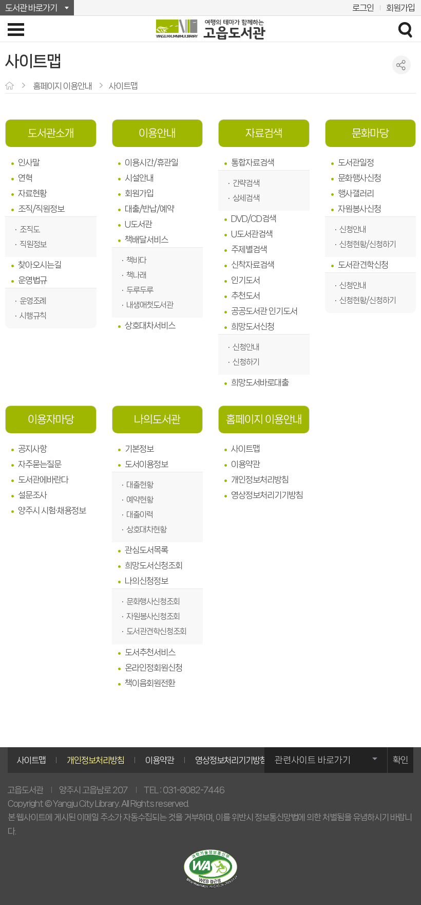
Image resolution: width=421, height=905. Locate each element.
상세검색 (246, 198)
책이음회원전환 (150, 683)
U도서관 (138, 224)
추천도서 (245, 295)
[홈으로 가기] (10, 86)
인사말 (29, 162)
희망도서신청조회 (153, 565)
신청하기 (246, 362)
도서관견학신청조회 (156, 631)
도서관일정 (356, 162)
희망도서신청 (252, 326)
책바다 (136, 260)
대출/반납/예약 (149, 208)
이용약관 (245, 464)
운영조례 (33, 301)
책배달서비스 (146, 239)
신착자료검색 (252, 264)
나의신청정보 (146, 580)
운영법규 (32, 280)
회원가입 (400, 7)
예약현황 (139, 499)
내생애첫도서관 (149, 305)
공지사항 (32, 448)
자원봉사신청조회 (153, 616)
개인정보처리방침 (260, 479)
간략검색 (246, 183)
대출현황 (139, 485)
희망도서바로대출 (260, 382)
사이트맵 (245, 448)
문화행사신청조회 (153, 601)
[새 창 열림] (210, 869)
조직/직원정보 (41, 208)
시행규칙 (33, 315)
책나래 (136, 275)
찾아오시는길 (39, 264)
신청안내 (246, 347)
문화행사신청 (359, 177)
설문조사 (32, 495)
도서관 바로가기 (31, 7)
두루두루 (139, 290)
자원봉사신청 (359, 208)
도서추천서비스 (150, 652)
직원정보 (33, 244)
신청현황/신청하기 (367, 244)
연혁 (25, 177)
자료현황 (32, 193)
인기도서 (245, 280)
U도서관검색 (252, 233)
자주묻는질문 (39, 464)
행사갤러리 (356, 193)
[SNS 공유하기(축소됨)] (401, 65)
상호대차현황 (146, 529)
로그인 (363, 7)
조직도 (30, 229)
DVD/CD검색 (253, 218)
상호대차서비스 (150, 325)
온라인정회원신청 (153, 667)
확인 (400, 760)
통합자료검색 (252, 162)
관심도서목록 (146, 550)
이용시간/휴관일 (151, 162)
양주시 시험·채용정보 (52, 510)
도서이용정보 (146, 464)
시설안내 (139, 177)
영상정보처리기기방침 (267, 495)
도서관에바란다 (43, 479)
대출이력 (139, 514)
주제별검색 (249, 249)
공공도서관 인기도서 (264, 311)
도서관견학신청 (363, 264)
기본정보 (139, 448)
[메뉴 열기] (16, 29)
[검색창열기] (405, 29)
